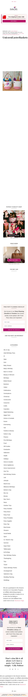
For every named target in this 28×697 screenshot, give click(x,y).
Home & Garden (8, 462)
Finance (6, 437)
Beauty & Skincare (9, 374)
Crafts (5, 406)
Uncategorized (8, 571)
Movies (6, 496)
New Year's (7, 499)
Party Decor (7, 511)
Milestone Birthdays (9, 486)
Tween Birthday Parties (10, 567)
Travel (5, 564)
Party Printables (8, 518)
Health (5, 455)
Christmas (6, 396)
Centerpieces (7, 393)
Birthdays (6, 378)
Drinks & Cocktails (9, 418)
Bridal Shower (8, 381)
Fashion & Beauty (9, 430)
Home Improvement (9, 468)
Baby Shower (7, 365)
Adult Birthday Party (9, 353)
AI (4, 356)
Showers (6, 530)
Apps (5, 359)
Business (6, 384)
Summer (6, 543)
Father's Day (7, 434)
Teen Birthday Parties (10, 555)
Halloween (7, 452)
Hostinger (10, 695)
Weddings (6, 580)
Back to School (8, 371)
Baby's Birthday (8, 368)
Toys (5, 561)
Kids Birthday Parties (10, 474)
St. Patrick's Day (8, 539)
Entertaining (7, 424)
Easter (5, 421)
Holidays (6, 459)
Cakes (5, 387)
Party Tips (6, 524)
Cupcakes (6, 409)
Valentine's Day (8, 574)
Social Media (7, 533)
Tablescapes (7, 549)
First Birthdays (8, 440)
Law (5, 477)
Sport (5, 536)
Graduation (7, 449)
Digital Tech (7, 415)
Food (5, 443)
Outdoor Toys (7, 505)
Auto (5, 362)
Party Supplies (8, 521)
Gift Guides (7, 446)
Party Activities (8, 508)
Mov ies (6, 493)
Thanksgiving (7, 558)
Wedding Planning (9, 577)
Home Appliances (9, 465)
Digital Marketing (8, 412)
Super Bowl (7, 546)
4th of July (7, 350)
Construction (7, 399)
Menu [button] (15, 1)
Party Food (7, 515)
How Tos (6, 471)
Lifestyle (6, 480)
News (5, 502)
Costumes (6, 402)
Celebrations (7, 390)
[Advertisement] (14, 56)
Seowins (24, 695)
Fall (5, 427)
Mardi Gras (7, 483)
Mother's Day (7, 490)
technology (7, 552)
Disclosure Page (19, 600)
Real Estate (7, 527)
